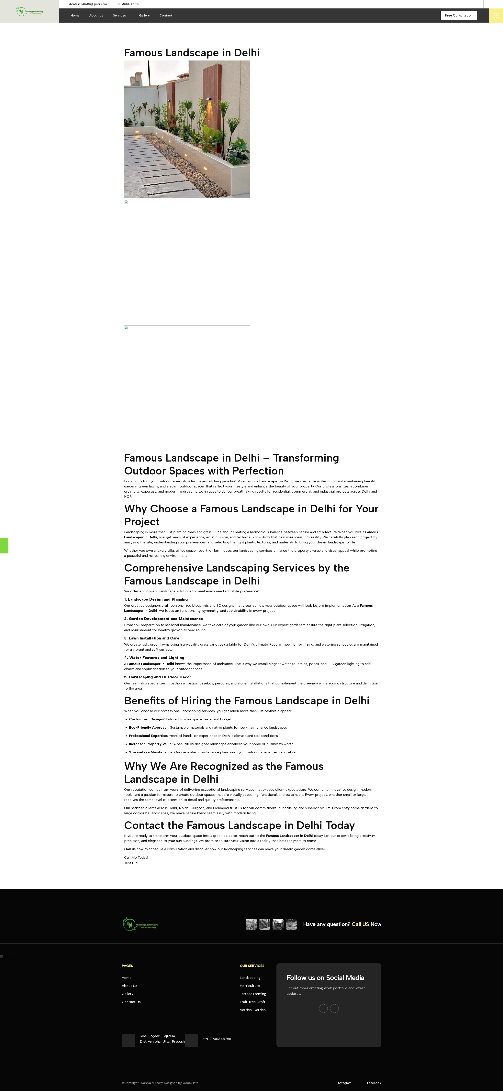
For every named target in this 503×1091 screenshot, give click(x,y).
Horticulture (250, 985)
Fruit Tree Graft (252, 1001)
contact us (131, 1001)
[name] (459, 15)
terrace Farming (253, 993)
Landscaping (250, 977)
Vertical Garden (253, 1010)
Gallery (144, 15)
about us (129, 985)
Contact (166, 15)
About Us (96, 15)
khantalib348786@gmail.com (88, 4)
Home (75, 15)
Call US (360, 924)
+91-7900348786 (128, 4)
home (126, 977)
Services (119, 15)
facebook (374, 1083)
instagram (344, 1083)
